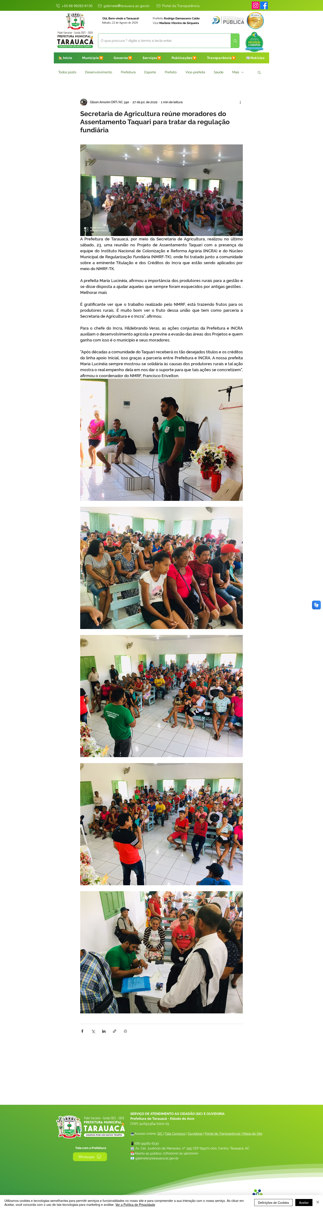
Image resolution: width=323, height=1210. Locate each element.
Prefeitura (128, 72)
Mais (235, 72)
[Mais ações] (240, 102)
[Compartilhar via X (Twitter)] (93, 1031)
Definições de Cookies (273, 1202)
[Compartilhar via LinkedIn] (104, 1031)
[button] (93, 57)
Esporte (150, 72)
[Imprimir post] (125, 1031)
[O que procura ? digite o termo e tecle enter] (235, 41)
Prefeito (171, 72)
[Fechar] (317, 1202)
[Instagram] (255, 5)
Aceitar (304, 1202)
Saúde (218, 72)
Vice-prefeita (195, 72)
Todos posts (67, 72)
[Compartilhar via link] (115, 1031)
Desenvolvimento (98, 72)
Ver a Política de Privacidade (135, 1204)
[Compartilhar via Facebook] (82, 1031)
